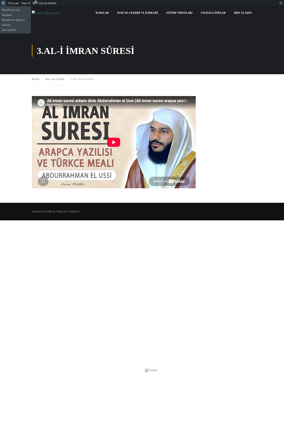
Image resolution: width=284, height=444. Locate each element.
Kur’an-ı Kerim (55, 79)
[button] (142, 370)
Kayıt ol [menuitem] (25, 3)
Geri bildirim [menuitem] (9, 30)
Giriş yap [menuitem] (13, 3)
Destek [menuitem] (6, 24)
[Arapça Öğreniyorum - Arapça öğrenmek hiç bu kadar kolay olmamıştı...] (47, 12)
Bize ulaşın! (243, 12)
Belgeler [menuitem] (7, 14)
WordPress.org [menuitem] (11, 9)
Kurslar (102, 12)
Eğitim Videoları (179, 12)
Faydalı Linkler (213, 12)
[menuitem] (3, 3)
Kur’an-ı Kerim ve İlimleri (137, 12)
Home (35, 79)
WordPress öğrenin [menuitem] (13, 19)
